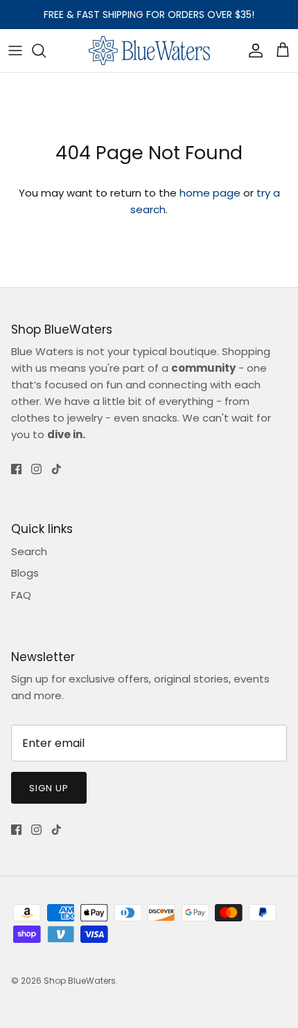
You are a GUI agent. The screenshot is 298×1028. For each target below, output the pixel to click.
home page (209, 193)
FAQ (21, 595)
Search (29, 551)
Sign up (49, 788)
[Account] (252, 50)
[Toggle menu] (15, 50)
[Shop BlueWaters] (149, 50)
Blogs (25, 573)
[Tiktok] (56, 469)
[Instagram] (36, 469)
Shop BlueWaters (80, 980)
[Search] (45, 50)
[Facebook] (16, 469)
